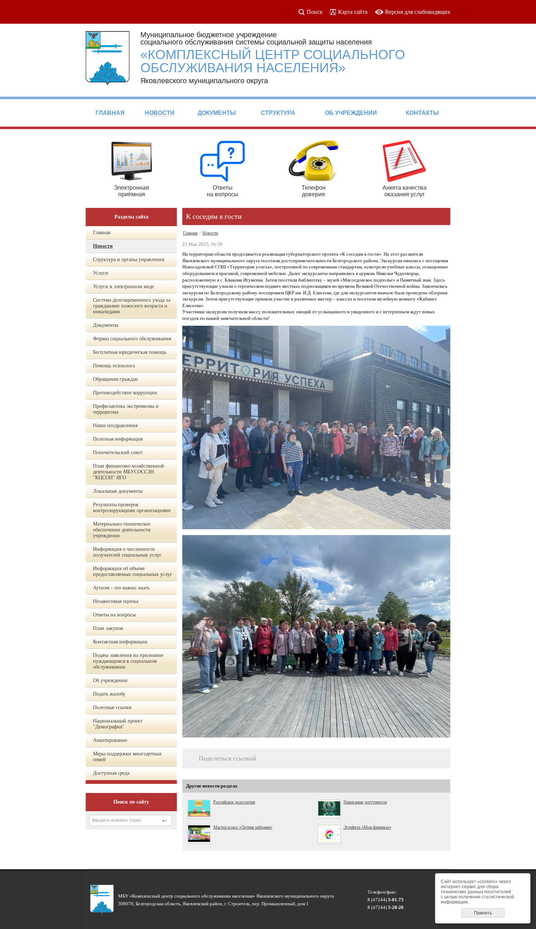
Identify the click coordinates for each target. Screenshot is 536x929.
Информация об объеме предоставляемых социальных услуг (132, 571)
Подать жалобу (109, 694)
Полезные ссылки (112, 707)
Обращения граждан (115, 379)
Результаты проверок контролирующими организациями (132, 507)
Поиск (315, 12)
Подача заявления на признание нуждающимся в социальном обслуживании (128, 661)
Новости (103, 246)
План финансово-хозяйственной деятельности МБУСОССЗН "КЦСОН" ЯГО (128, 471)
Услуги (100, 273)
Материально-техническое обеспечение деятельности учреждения (122, 529)
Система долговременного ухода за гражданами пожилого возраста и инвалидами (131, 305)
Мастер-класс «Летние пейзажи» (242, 827)
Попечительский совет (118, 452)
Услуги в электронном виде (123, 286)
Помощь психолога (114, 365)
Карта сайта (353, 12)
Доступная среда (111, 773)
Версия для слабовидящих (417, 12)
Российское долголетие (234, 802)
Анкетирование (110, 740)
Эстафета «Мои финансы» (367, 827)
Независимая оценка (115, 601)
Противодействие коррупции (125, 392)
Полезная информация (118, 439)
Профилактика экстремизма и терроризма (126, 409)
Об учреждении (110, 680)
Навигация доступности (365, 802)
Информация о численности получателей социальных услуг (127, 552)
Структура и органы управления (128, 259)
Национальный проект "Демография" (118, 723)
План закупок (108, 628)
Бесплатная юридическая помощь (129, 352)
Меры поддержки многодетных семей (127, 756)
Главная (101, 232)
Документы (105, 325)
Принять (483, 913)
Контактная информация (120, 642)
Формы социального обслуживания (132, 338)
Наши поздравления (115, 425)
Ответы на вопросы (114, 615)
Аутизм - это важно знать (121, 588)
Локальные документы (118, 491)
